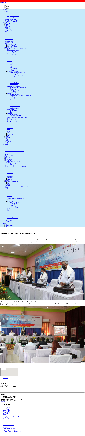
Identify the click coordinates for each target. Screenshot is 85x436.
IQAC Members (10, 128)
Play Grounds (9, 195)
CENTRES (7, 116)
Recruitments (9, 179)
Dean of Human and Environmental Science (18, 72)
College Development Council (13, 16)
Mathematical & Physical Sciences (13, 86)
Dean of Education (13, 54)
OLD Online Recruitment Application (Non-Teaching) (13, 431)
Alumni (4, 168)
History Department (13, 99)
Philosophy (12, 70)
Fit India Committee (13, 203)
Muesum (9, 194)
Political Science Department (15, 106)
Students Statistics (8, 141)
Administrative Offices (9, 40)
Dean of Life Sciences (14, 79)
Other (8, 199)
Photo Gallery (5, 222)
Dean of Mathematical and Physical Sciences (18, 87)
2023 (10, 230)
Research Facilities (10, 197)
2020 (16, 230)
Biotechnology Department (15, 82)
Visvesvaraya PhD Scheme (8, 418)
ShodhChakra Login (6, 419)
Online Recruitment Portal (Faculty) (9, 430)
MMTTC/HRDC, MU (9, 212)
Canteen (8, 189)
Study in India (7, 185)
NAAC (8, 129)
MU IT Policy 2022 (6, 426)
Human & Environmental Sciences (13, 71)
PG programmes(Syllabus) (12, 45)
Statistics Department (13, 92)
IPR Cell (6, 154)
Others (8, 211)
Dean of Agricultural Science (15, 51)
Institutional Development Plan (10, 12)
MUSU (8, 208)
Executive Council (8, 32)
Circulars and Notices (9, 172)
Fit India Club (12, 204)
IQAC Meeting (10, 132)
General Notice (10, 173)
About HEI (5, 9)
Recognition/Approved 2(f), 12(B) (11, 20)
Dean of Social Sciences (14, 94)
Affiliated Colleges (10, 17)
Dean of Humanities (13, 62)
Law (10, 100)
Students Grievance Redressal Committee (12, 33)
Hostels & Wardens (8, 159)
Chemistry (11, 88)
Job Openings (7, 184)
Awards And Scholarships (10, 142)
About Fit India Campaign (14, 202)
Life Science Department (14, 83)
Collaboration (7, 137)
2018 (20, 230)
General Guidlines (10, 214)
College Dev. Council (7, 410)
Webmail (5, 5)
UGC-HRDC (5, 408)
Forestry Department (13, 52)
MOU (6, 138)
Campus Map (7, 226)
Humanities (9, 61)
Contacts (6, 224)
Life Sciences (9, 78)
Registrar (6, 27)
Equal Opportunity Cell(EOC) (10, 165)
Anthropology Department (14, 73)
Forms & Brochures (8, 220)
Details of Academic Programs (10, 44)
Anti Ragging (6, 8)
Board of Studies (8, 35)
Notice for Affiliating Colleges (12, 18)
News (8, 182)
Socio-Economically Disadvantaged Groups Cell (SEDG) (15, 166)
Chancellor (7, 25)
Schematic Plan (12, 205)
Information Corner (6, 169)
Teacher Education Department (15, 58)
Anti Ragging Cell (8, 164)
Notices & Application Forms (12, 218)
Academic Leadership (9, 39)
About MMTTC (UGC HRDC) (13, 213)
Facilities (6, 187)
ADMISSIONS (5, 144)
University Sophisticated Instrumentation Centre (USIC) (17, 198)
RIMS (11, 111)
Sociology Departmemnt (14, 107)
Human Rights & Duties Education (13, 121)
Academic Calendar (8, 47)
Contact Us (5, 223)
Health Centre (7, 162)
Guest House (9, 192)
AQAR (8, 133)
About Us (7, 10)
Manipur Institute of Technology (16, 115)
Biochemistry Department (14, 80)
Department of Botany (14, 85)
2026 (4, 230)
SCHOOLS (7, 49)
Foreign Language (13, 66)
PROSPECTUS (8, 145)
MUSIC (6, 153)
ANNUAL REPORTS (7, 407)
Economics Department (14, 98)
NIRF (8, 135)
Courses (6, 140)
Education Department (14, 56)
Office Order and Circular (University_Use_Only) (16, 174)
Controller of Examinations (10, 29)
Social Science (10, 93)
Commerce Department (14, 97)
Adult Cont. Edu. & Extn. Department (17, 55)
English (11, 64)
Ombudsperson (8, 31)
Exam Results (9, 177)
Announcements (8, 175)
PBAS (8, 131)
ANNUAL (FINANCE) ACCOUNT (9, 409)
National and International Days (8, 424)
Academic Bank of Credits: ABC (9, 428)
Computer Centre (10, 190)
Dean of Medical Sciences (14, 110)
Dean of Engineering (13, 114)
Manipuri (11, 69)
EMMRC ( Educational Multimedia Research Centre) (17, 117)
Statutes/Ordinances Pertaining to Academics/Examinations (16, 48)
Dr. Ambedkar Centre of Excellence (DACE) (15, 123)
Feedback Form (10, 134)
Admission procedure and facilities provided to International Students (17, 186)
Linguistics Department (14, 68)
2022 (12, 230)
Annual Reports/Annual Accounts (11, 21)
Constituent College (11, 15)
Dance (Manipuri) (13, 63)
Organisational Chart (9, 42)
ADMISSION (7, 146)
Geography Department (14, 76)
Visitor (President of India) (10, 23)
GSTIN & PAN (8, 219)
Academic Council (8, 34)
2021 (14, 230)
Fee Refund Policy (8, 147)
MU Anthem (7, 221)
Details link (2, 401)
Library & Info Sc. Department (15, 101)
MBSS (6, 143)
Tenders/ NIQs (10, 178)
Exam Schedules (10, 176)
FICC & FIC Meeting (14, 207)
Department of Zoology (14, 84)
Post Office (9, 196)
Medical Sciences (10, 109)
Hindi (11, 67)
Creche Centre (10, 191)
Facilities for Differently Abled (10, 167)
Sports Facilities (8, 157)
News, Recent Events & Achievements (12, 181)
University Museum (11, 120)
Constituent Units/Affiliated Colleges (12, 13)
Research (4, 149)
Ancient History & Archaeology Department (18, 96)
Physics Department (13, 91)
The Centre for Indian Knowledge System (15, 124)
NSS (6, 158)
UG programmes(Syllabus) (12, 46)
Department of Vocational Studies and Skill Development (20, 95)
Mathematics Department (14, 90)
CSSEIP (8, 118)
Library (6, 136)
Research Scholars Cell (9, 155)
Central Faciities (8, 152)
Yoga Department (13, 60)
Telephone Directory (7, 6)
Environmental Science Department (16, 75)
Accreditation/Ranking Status (10, 19)
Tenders (4, 414)
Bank (8, 188)
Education (9, 53)
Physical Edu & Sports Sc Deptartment (17, 57)
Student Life (5, 156)
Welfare (6, 200)
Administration (5, 22)
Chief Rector (7, 24)
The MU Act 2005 (6, 411)
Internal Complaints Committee (10, 38)
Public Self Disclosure (7, 417)
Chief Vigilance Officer (9, 30)
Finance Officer (8, 28)
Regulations (7, 170)
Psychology (12, 77)
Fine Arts (11, 65)
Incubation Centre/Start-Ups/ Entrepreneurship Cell (14, 151)
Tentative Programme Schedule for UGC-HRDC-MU (17, 217)
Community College (11, 122)
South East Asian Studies (14, 108)
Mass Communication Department (16, 102)
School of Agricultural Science (13, 50)
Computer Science (13, 89)
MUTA (8, 209)
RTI (3, 429)
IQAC (6, 125)
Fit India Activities (13, 206)
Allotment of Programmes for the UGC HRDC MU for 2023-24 (19, 215)
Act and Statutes (8, 11)
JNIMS (11, 112)
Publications (9, 130)
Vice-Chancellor (8, 26)
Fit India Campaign (10, 201)
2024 (8, 230)
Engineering (9, 113)
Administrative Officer (9, 41)
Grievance (5, 427)
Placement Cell (8, 160)
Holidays (6, 139)
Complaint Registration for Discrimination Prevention (12, 416)
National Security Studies (14, 105)
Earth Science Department (14, 74)
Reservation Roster (8, 180)
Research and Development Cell (11, 150)
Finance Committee (8, 37)
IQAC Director (10, 127)
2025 (6, 230)
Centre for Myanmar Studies (12, 119)
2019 (18, 230)
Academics (5, 43)
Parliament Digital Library (7, 421)
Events (8, 183)
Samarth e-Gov (6, 7)
